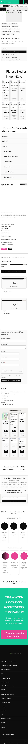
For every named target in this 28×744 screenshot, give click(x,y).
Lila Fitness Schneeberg (22, 447)
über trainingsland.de (5, 669)
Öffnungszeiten (8, 177)
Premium (3, 689)
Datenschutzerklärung (8, 375)
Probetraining (8, 161)
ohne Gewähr (11, 469)
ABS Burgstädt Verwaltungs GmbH (22, 421)
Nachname (4, 357)
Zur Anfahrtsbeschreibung (8, 400)
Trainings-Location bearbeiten (7, 694)
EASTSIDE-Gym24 (14, 111)
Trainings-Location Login (8, 734)
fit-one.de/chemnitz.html (14, 59)
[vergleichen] (2, 16)
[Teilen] (22, 742)
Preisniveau (7, 167)
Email (2, 362)
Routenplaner (24, 184)
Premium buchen (6, 678)
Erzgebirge (13, 239)
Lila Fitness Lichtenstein (6, 111)
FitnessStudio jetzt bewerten (14, 271)
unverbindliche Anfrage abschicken (11, 380)
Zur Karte (4, 398)
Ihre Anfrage (4, 344)
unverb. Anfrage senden (14, 52)
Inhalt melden (21, 469)
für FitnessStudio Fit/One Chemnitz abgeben (4, 536)
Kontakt (10, 248)
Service (4, 146)
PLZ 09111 (9, 226)
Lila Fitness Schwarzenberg (14, 90)
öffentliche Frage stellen (14, 501)
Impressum (3, 710)
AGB (2, 714)
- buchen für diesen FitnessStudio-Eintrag (24, 565)
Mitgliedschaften (9, 172)
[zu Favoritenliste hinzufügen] (2, 13)
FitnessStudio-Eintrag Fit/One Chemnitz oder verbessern (5, 567)
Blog (2, 673)
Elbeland (8, 239)
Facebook (3, 727)
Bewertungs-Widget (6, 698)
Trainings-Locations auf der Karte (8, 661)
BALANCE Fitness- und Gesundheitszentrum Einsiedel (14, 446)
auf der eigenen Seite (14, 565)
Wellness (5, 141)
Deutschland (7, 233)
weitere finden (14, 534)
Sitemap (3, 722)
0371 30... (8, 57)
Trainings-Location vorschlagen (8, 685)
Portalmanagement (5, 702)
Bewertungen (19, 10)
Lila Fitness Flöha (22, 89)
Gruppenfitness (7, 151)
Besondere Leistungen (11, 156)
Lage (8, 10)
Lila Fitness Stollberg (22, 111)
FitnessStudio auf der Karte (9, 54)
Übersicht (3, 10)
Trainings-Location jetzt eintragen (15, 634)
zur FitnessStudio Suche (1, 6)
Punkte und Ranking (5, 682)
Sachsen (9, 230)
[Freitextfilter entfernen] (21, 2)
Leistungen (5, 136)
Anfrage (25, 10)
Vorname (3, 351)
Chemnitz (6, 228)
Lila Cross (6, 95)
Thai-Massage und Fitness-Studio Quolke (6, 446)
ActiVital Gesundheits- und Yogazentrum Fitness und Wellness (6, 423)
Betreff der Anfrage (6, 338)
